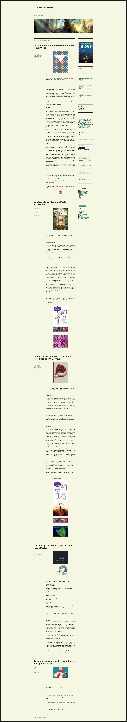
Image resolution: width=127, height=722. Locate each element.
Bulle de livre (81, 196)
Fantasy (80, 167)
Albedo (80, 190)
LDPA (85, 170)
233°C (80, 198)
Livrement (80, 209)
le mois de (87, 172)
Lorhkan (80, 210)
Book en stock (81, 195)
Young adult (90, 182)
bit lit (90, 160)
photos (87, 175)
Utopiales (85, 182)
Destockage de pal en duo (83, 165)
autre (88, 158)
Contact (44, 13)
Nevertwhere (81, 213)
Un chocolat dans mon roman (84, 217)
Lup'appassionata (82, 211)
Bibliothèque (81, 160)
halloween (35, 366)
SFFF (91, 179)
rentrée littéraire (36, 57)
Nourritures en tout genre (83, 214)
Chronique (35, 209)
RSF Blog (80, 216)
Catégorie (49, 13)
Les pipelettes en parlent (83, 208)
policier (91, 175)
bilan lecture (86, 160)
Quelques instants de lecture (59, 13)
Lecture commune (82, 172)
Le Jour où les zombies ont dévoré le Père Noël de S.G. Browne (52, 357)
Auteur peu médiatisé (82, 158)
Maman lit (80, 212)
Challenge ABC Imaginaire (72, 13)
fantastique (39, 365)
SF (89, 179)
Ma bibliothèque (81, 174)
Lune (54, 302)
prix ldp (82, 177)
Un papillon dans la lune (83, 218)
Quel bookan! (81, 215)
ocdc (90, 174)
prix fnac (40, 56)
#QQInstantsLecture (82, 156)
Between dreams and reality (83, 193)
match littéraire (36, 56)
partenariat (38, 212)
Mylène (59, 477)
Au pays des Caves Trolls (83, 192)
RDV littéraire (82, 13)
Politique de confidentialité (39, 15)
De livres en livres (82, 197)
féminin (87, 167)
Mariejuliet (81, 124)
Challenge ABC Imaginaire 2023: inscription (86, 75)
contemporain (39, 55)
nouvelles (86, 174)
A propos (40, 13)
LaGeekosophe (81, 126)
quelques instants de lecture (83, 179)
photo (84, 175)
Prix (34, 668)
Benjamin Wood (36, 54)
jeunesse (80, 170)
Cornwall (55, 477)
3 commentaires (36, 215)
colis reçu (84, 163)
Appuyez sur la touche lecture (83, 191)
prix (79, 177)
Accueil (35, 13)
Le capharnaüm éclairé (82, 201)
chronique (35, 55)
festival (83, 167)
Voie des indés (39, 367)
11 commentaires (36, 672)
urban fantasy (81, 182)
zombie (35, 368)
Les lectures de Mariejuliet (43, 7)
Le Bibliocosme (81, 200)
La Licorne (81, 199)
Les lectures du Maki (82, 207)
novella (35, 212)
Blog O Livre (81, 194)
